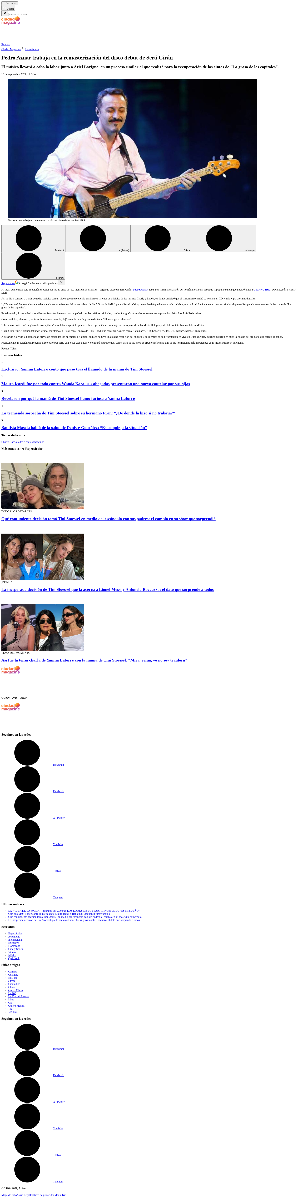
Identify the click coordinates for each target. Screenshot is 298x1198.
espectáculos (37, 441)
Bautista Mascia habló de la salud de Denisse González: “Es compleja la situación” (74, 427)
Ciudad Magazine (11, 49)
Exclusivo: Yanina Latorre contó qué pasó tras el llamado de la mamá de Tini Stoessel (76, 369)
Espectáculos (32, 49)
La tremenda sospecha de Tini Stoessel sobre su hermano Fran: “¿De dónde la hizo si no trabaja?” (88, 413)
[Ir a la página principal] (27, 41)
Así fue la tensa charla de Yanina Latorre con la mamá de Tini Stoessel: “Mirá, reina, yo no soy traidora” (94, 660)
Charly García (9, 441)
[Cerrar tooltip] (61, 282)
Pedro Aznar (23, 441)
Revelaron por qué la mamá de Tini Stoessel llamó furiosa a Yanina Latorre (68, 398)
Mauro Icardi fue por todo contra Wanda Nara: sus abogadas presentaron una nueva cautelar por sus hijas (95, 384)
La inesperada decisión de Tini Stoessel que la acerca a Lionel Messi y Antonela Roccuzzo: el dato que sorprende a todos (107, 589)
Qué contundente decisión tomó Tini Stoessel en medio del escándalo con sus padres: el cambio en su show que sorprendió (108, 519)
